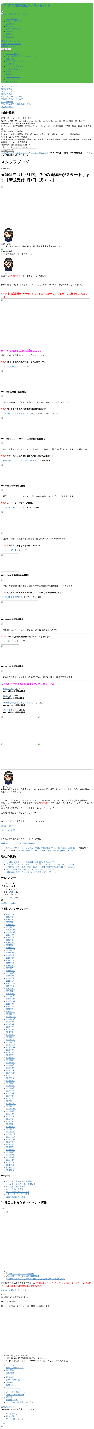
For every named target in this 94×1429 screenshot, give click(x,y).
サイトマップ (12, 82)
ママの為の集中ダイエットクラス (17, 703)
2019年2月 (10, 1037)
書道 (5, 696)
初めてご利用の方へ (15, 21)
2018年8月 (10, 1052)
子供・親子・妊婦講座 (25, 123)
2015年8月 (10, 1144)
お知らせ (10, 34)
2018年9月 (10, 1050)
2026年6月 (10, 917)
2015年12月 (11, 1134)
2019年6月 (10, 1029)
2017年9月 (10, 1081)
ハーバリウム (9, 641)
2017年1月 (10, 1101)
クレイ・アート (10, 550)
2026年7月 (10, 914)
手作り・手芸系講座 (18, 142)
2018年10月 (11, 1047)
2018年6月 (10, 1058)
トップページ (12, 19)
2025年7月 (10, 937)
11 (12, 892)
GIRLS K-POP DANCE (12, 597)
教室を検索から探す (15, 61)
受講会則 (10, 1416)
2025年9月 (10, 935)
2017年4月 (10, 1093)
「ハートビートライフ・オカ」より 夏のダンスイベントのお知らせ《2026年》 (41, 864)
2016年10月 (11, 1109)
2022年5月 (10, 973)
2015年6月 (10, 1150)
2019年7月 (10, 1027)
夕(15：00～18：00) (56, 121)
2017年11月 (11, 1075)
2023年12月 (11, 950)
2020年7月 (10, 1006)
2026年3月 (10, 925)
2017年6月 (10, 1088)
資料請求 (10, 37)
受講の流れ (11, 26)
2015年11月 (11, 1137)
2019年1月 (10, 1040)
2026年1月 (10, 927)
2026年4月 (10, 922)
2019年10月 (11, 1019)
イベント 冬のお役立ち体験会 (19, 1181)
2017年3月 (10, 1096)
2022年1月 (10, 981)
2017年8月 (10, 1083)
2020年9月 (10, 1004)
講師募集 (10, 31)
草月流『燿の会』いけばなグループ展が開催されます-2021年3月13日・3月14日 (40, 848)
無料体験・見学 (8, 46)
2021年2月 (10, 996)
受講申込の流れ (13, 69)
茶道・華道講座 (53, 139)
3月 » (13, 903)
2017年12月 (11, 1073)
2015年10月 (11, 1139)
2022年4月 (10, 976)
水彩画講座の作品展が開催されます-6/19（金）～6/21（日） (32, 872)
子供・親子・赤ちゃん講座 (17, 1192)
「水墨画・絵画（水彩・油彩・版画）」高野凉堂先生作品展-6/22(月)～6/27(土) (40, 867)
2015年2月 (10, 1160)
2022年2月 (10, 978)
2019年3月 (10, 1035)
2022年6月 (10, 971)
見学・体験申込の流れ (15, 66)
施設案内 (10, 24)
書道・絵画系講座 (71, 139)
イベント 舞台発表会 (15, 1186)
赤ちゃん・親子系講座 (13, 126)
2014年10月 (11, 1170)
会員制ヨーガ (12, 1400)
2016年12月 (11, 1104)
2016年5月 (10, 1121)
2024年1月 (10, 948)
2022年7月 (10, 968)
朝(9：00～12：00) (18, 121)
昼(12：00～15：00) (37, 121)
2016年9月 (10, 1111)
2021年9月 (10, 989)
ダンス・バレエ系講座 (13, 134)
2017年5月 (10, 1091)
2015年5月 (10, 1152)
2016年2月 (10, 1129)
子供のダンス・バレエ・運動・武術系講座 (44, 126)
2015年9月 (10, 1142)
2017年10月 (11, 1078)
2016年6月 (10, 1119)
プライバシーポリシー (15, 79)
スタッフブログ (13, 77)
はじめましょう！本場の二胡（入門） (19, 413)
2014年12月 (11, 1165)
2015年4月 (10, 1155)
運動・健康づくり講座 (13, 131)
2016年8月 (10, 1114)
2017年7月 (10, 1086)
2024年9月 (10, 945)
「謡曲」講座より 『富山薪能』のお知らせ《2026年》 (30, 862)
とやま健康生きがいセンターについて (22, 56)
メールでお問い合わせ (11, 44)
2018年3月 (10, 1065)
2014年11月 (11, 1168)
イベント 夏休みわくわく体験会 (20, 1184)
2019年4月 (10, 1032)
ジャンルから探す (9, 830)
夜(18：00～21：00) (76, 121)
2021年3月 (10, 994)
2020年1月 (10, 1012)
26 (15, 897)
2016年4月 (10, 1124)
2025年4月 (10, 943)
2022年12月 (11, 963)
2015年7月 (10, 1147)
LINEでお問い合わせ (10, 41)
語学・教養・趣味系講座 (14, 139)
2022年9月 (10, 966)
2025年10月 (11, 932)
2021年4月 (10, 991)
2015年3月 (10, 1157)
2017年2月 (10, 1098)
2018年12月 (11, 1042)
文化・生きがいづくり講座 (15, 137)
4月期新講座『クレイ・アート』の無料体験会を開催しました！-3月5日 (50, 850)
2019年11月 (11, 1017)
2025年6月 (10, 940)
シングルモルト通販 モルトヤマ (20, 1402)
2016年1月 (10, 1132)
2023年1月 (10, 960)
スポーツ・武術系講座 (70, 134)
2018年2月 (10, 1068)
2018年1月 (10, 1070)
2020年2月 (10, 1009)
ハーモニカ (8, 689)
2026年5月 (10, 919)
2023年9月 (10, 953)
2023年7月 (10, 955)
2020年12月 (11, 999)
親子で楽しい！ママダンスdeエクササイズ (21, 460)
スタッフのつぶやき (39, 153)
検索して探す (7, 826)
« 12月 (4, 903)
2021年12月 (11, 983)
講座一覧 (10, 59)
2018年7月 (10, 1055)
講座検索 (10, 1373)
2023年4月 (10, 958)
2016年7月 (10, 1116)
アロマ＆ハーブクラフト (13, 507)
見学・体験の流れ (14, 29)
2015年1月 (10, 1162)
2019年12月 (11, 1014)
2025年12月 (11, 930)
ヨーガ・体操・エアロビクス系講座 (41, 134)
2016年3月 (10, 1127)
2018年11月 (11, 1045)
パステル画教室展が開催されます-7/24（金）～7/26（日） (31, 869)
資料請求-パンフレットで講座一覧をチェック (21, 843)
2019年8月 (10, 1024)
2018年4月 (10, 1063)
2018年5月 (10, 1060)
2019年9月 (10, 1022)
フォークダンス (10, 710)
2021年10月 (11, 986)
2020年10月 (11, 1001)
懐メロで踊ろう (10, 366)
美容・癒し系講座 (36, 139)
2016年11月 (11, 1106)
